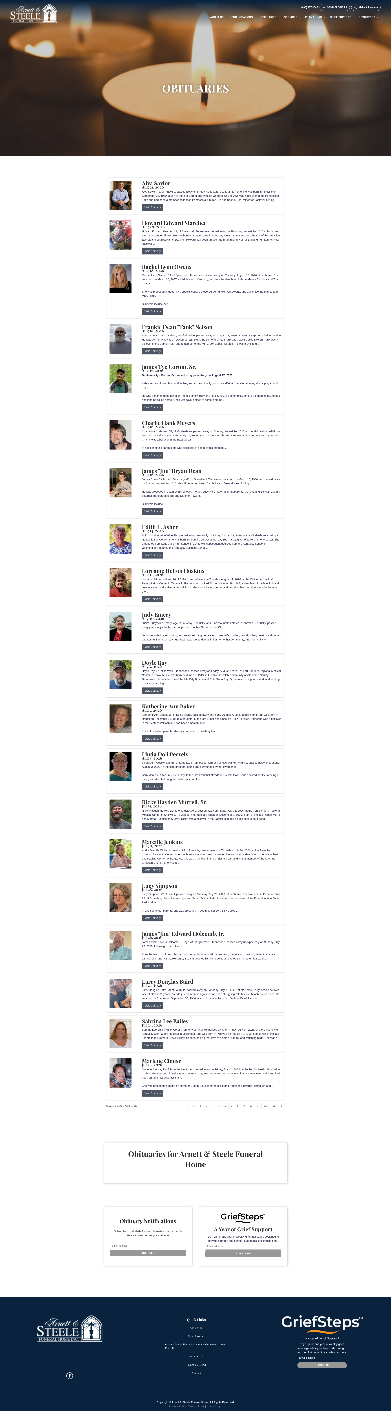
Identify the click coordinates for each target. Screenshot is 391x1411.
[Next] (282, 1106)
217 (274, 1106)
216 (266, 1106)
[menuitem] (218, 17)
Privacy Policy (177, 1406)
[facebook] (69, 1376)
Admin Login (214, 1406)
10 (251, 1106)
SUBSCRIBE (148, 1253)
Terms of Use (196, 1406)
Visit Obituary (152, 207)
